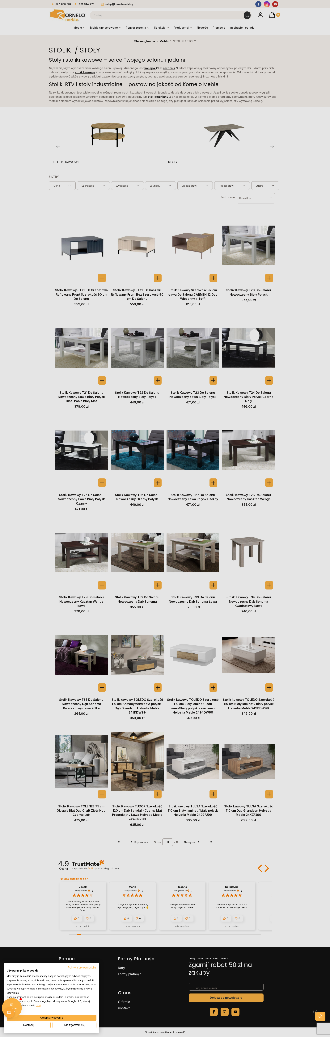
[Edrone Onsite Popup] (165, 518)
